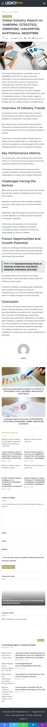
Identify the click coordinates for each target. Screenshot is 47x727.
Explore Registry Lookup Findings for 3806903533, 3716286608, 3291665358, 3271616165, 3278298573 (34, 481)
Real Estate (38, 715)
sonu (6, 38)
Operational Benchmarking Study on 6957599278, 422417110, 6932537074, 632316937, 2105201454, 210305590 (30, 655)
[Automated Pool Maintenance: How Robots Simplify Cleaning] (8, 679)
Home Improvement (17, 715)
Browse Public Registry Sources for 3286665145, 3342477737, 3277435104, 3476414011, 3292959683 (34, 455)
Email (4, 541)
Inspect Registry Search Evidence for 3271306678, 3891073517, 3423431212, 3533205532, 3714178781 (12, 455)
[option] (23, 593)
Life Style (29, 715)
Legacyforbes (14, 12)
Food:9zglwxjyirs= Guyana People (19, 645)
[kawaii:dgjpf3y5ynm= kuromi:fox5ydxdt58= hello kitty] (8, 667)
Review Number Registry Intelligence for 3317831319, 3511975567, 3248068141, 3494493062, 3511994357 (12, 482)
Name (4, 533)
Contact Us (23, 719)
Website (4, 549)
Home (6, 12)
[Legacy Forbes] (14, 3)
